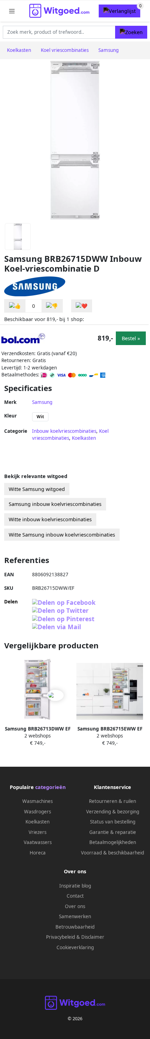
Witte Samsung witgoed (37, 489)
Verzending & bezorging (112, 811)
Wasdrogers (37, 811)
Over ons (75, 906)
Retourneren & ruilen (112, 801)
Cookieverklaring (75, 947)
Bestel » (131, 338)
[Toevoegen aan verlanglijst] (81, 305)
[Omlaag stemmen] (52, 305)
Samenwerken (75, 916)
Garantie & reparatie (112, 832)
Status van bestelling (112, 822)
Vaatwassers (38, 842)
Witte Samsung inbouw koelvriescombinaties (62, 534)
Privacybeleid (60, 937)
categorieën (50, 787)
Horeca (38, 853)
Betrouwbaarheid (75, 927)
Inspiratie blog (75, 886)
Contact (75, 896)
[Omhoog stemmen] (15, 305)
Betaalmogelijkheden (112, 842)
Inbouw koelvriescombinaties (64, 431)
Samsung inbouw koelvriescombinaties (55, 504)
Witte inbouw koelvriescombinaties (50, 519)
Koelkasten (84, 438)
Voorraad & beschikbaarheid (112, 853)
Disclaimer (92, 937)
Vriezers (37, 832)
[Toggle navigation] (12, 11)
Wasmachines (37, 801)
